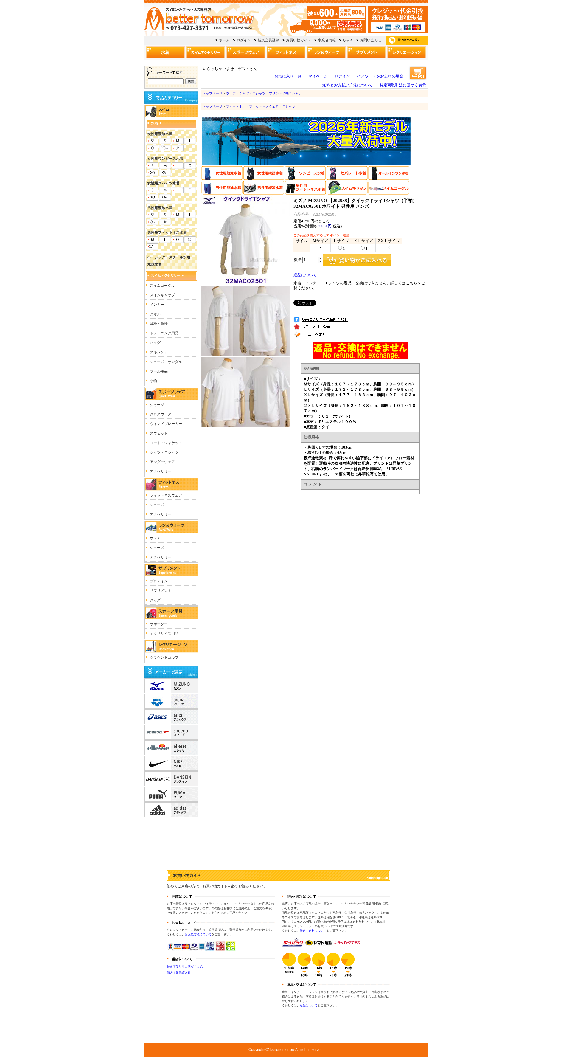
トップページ (212, 93)
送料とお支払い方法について (347, 85)
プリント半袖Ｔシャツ (285, 93)
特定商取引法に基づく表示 (403, 85)
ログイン (342, 76)
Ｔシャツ (288, 106)
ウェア (231, 93)
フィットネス (235, 106)
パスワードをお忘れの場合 (380, 76)
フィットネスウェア (264, 106)
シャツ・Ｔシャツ (252, 93)
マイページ (318, 76)
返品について (305, 275)
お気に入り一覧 (287, 76)
